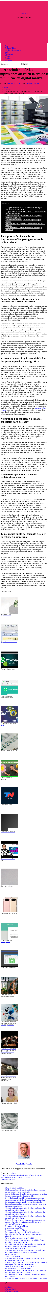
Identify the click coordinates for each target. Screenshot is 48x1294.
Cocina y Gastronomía (13, 50)
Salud (7, 52)
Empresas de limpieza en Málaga (16, 1226)
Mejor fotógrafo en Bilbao (14, 1188)
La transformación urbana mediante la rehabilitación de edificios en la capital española (24, 1241)
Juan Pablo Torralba (32, 83)
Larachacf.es (24, 14)
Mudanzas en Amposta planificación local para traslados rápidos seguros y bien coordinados (25, 1191)
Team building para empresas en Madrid (19, 1238)
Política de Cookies (10, 1289)
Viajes (7, 56)
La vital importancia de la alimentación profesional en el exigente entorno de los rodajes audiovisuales (25, 1245)
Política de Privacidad (11, 1291)
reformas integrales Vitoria (14, 1228)
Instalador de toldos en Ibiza (15, 1248)
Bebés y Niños (10, 48)
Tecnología (9, 54)
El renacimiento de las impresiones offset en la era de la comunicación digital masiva (24, 1259)
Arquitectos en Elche (12, 1256)
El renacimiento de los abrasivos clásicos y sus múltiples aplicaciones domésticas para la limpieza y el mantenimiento (25, 1252)
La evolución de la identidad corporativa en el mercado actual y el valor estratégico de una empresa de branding (25, 1199)
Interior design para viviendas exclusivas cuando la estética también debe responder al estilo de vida (26, 1195)
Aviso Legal (8, 1287)
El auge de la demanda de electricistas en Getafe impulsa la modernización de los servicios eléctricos (26, 1263)
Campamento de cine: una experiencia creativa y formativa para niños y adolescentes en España (26, 1271)
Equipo (7, 58)
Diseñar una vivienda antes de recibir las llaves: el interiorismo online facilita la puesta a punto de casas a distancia (24, 1234)
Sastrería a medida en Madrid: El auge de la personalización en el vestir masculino (20, 1267)
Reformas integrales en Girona (16, 1230)
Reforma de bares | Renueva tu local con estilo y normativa (26, 1278)
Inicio (7, 46)
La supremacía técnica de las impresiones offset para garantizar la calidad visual (23, 209)
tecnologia (12, 1173)
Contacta (8, 60)
